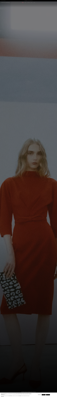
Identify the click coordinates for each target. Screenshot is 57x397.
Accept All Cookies (48, 394)
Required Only (43, 394)
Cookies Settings (39, 394)
